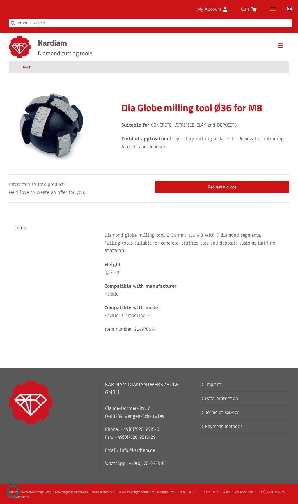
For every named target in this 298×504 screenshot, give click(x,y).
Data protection (221, 398)
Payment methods (223, 426)
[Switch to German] (273, 9)
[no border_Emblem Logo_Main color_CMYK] (20, 38)
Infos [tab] (20, 227)
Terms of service (222, 412)
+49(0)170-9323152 (147, 463)
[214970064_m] (52, 125)
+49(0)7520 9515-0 (140, 429)
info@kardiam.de (137, 450)
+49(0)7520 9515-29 (135, 437)
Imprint (213, 384)
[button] (13, 491)
